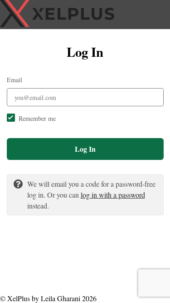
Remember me (37, 118)
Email (14, 79)
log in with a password (113, 194)
